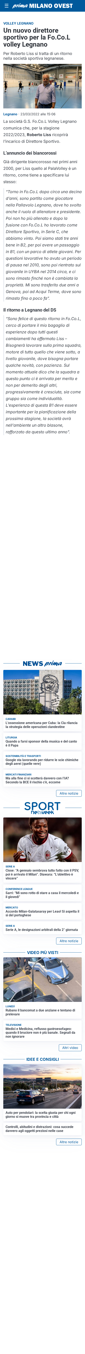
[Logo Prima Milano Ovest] (42, 6)
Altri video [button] (70, 1048)
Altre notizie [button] (69, 793)
